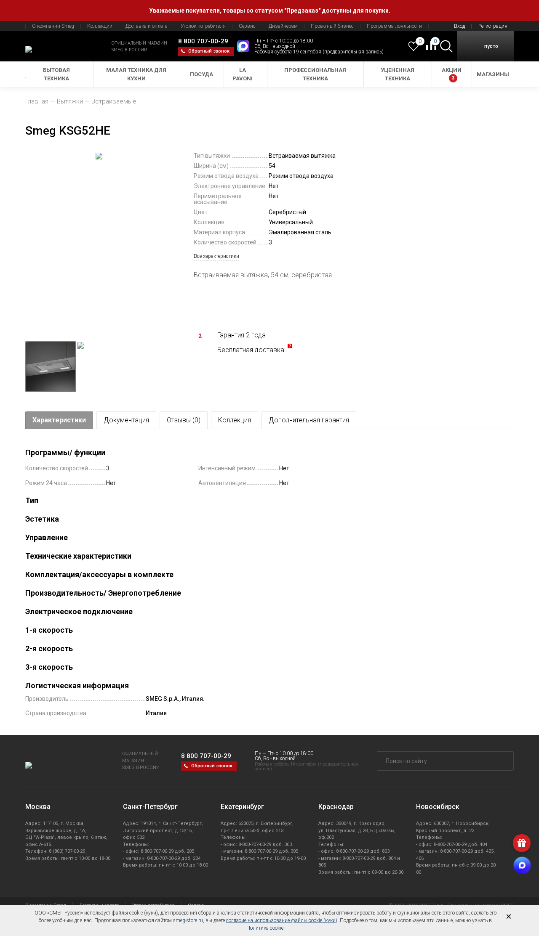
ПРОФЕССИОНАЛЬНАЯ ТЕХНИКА (315, 74)
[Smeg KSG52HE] (99, 243)
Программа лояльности (394, 26)
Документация (126, 420)
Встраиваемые (113, 101)
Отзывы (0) (183, 420)
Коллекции (99, 26)
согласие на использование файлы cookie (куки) (281, 920)
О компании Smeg (53, 26)
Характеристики (59, 420)
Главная (36, 101)
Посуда (201, 74)
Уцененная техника (397, 74)
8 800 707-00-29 (203, 41)
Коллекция (234, 420)
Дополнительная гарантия (309, 420)
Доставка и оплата (146, 26)
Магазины (493, 74)
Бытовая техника (56, 74)
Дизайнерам (283, 26)
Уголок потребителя (203, 26)
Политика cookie (264, 928)
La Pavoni (242, 74)
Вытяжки (70, 101)
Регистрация (492, 26)
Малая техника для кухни (136, 74)
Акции (452, 74)
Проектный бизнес (332, 26)
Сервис (247, 26)
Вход (459, 26)
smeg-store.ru (188, 920)
